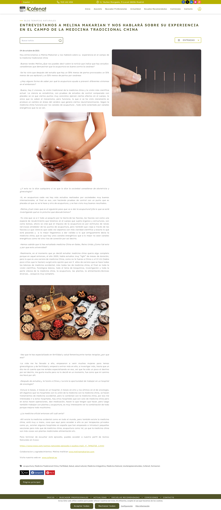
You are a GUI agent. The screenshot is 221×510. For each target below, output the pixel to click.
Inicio (87, 9)
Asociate (98, 9)
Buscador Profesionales (116, 9)
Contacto (188, 9)
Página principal (32, 482)
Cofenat (146, 466)
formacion (155, 466)
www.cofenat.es (49, 457)
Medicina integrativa (96, 466)
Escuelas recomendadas (155, 9)
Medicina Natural (114, 466)
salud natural (81, 466)
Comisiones (175, 9)
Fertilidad (64, 466)
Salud (71, 466)
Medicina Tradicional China (47, 466)
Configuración (127, 506)
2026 (167, 45)
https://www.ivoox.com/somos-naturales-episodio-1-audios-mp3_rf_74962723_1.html (62, 446)
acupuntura (28, 466)
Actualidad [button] (135, 9)
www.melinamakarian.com (81, 451)
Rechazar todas (107, 506)
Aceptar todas (81, 506)
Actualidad (100, 497)
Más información (142, 506)
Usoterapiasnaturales (132, 466)
